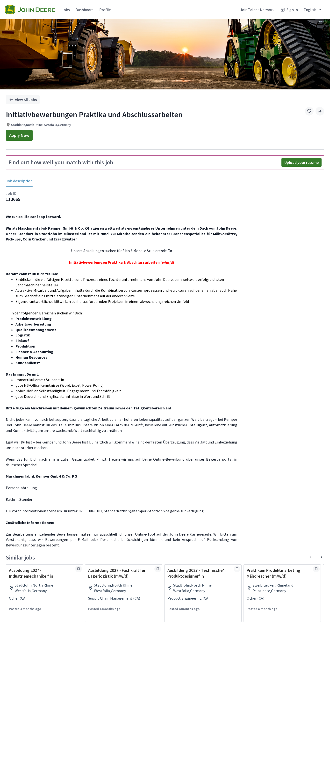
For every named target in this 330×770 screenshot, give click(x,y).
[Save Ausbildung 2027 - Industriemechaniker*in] (78, 569)
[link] (30, 9)
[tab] (21, 181)
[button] (320, 111)
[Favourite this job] (309, 111)
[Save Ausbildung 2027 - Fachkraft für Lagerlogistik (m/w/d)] (157, 569)
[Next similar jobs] (320, 557)
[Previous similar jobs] (311, 557)
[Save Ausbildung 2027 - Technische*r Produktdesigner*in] (237, 569)
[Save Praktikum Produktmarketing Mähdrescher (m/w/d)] (316, 569)
